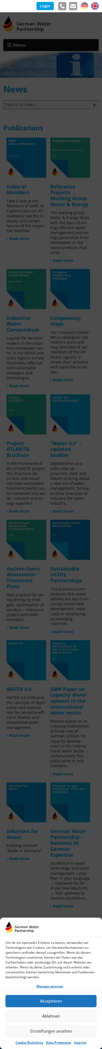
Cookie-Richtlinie (29, 1042)
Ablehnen (51, 1016)
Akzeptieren (51, 1001)
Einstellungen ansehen (51, 1031)
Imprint (80, 1042)
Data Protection (58, 1042)
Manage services (49, 986)
